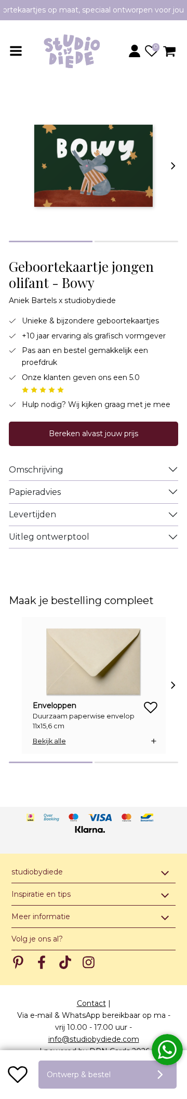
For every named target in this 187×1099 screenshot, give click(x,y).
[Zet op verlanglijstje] (18, 1074)
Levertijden (32, 514)
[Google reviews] (43, 389)
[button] (136, 51)
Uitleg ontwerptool (49, 537)
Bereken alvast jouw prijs (93, 433)
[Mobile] (16, 51)
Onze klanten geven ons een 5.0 (81, 377)
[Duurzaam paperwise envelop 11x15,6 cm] (94, 662)
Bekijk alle (49, 741)
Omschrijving (36, 470)
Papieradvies (35, 492)
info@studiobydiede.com (93, 1039)
